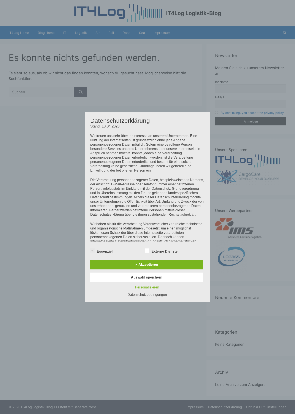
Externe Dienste (164, 251)
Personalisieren (147, 287)
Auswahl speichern (146, 277)
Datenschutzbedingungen (147, 294)
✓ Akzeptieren (146, 264)
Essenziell (105, 251)
